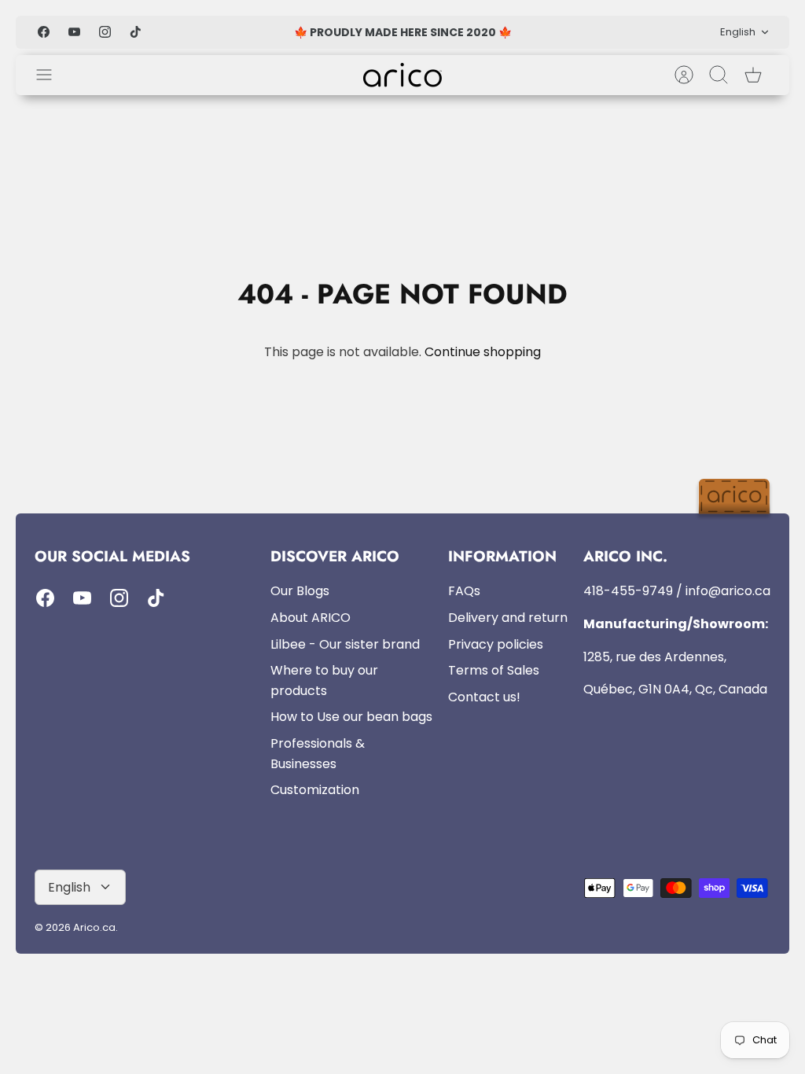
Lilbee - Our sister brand (345, 644)
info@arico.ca (728, 591)
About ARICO (310, 618)
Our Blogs (299, 591)
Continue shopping (483, 352)
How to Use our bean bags (351, 717)
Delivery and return (508, 618)
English (737, 31)
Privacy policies (495, 644)
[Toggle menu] (52, 74)
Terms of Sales (493, 670)
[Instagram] (105, 31)
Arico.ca (94, 927)
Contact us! (484, 697)
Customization (314, 790)
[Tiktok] (135, 31)
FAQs (464, 591)
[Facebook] (43, 31)
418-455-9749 (628, 591)
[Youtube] (74, 31)
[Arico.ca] (402, 75)
